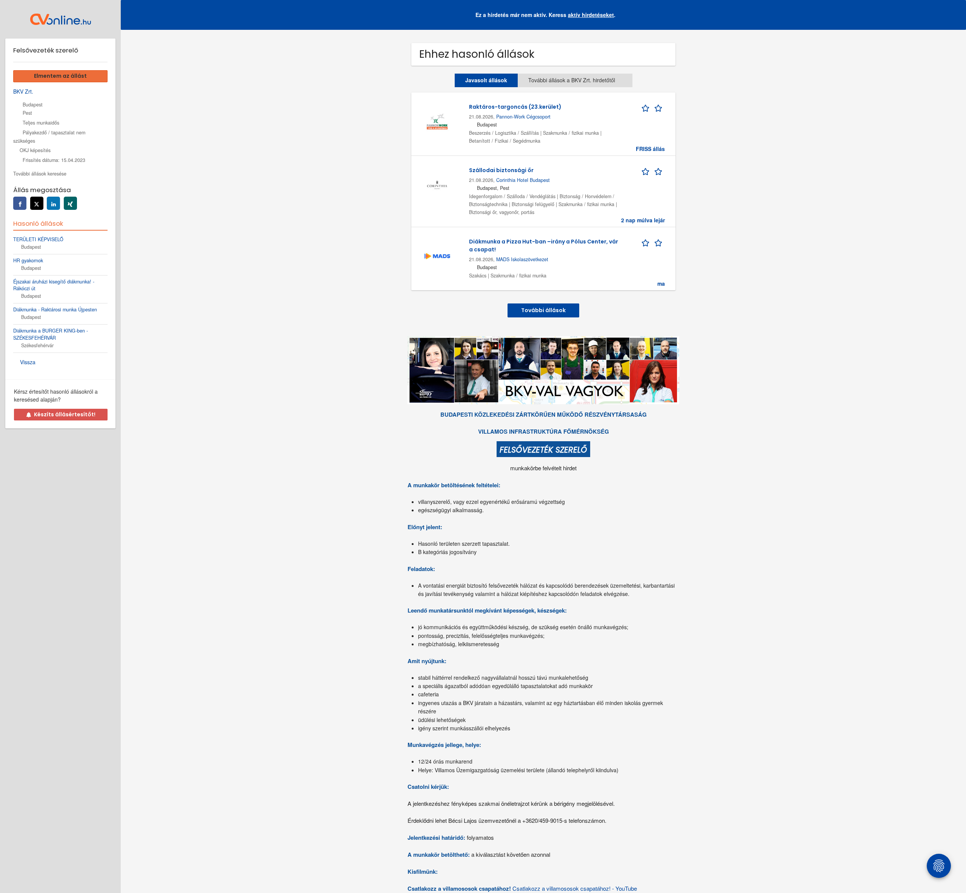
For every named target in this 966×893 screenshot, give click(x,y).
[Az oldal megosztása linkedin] (53, 203)
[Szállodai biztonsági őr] (437, 184)
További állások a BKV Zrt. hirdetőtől (571, 80)
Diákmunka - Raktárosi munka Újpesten (55, 309)
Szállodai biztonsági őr (501, 170)
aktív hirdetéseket (591, 14)
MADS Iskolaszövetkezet (522, 259)
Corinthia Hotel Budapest (523, 180)
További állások (543, 310)
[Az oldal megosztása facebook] (19, 203)
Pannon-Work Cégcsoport (523, 116)
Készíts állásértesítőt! (64, 414)
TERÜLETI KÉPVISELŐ (38, 239)
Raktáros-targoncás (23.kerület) (515, 107)
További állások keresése (39, 173)
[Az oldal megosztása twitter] (36, 203)
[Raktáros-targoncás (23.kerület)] (437, 120)
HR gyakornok (28, 260)
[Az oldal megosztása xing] (70, 203)
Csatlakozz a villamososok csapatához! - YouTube (574, 888)
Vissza (27, 362)
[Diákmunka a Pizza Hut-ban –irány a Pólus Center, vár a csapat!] (437, 255)
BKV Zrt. (23, 91)
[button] (954, 15)
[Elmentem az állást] (653, 106)
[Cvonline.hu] (60, 19)
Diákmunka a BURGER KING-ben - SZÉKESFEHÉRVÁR (50, 334)
